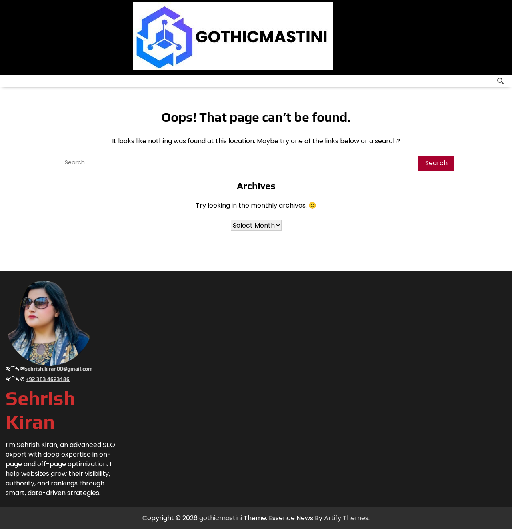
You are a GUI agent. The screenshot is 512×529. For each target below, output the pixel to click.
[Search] (500, 81)
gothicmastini (220, 518)
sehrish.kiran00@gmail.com (59, 369)
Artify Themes (346, 518)
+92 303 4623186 (48, 379)
